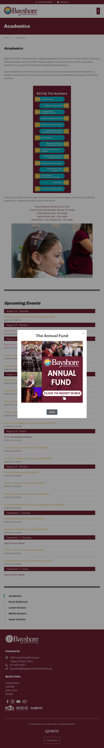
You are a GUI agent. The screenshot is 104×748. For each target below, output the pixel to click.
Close (52, 412)
